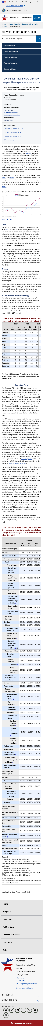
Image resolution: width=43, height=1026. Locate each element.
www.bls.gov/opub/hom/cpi (17, 463)
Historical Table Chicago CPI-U (12, 132)
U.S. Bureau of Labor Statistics (19, 18)
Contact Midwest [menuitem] (9, 69)
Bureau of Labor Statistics (11, 24)
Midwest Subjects (10, 57)
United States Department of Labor (16, 10)
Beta (5, 950)
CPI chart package (9, 140)
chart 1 (4, 178)
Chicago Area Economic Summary (13, 128)
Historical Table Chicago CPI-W (12, 136)
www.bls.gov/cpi (26, 459)
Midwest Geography (11, 51)
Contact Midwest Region (24, 988)
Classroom (7, 942)
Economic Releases (11, 934)
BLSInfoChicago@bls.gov (11, 112)
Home (5, 904)
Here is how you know (14, 6)
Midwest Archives (10, 63)
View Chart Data (7, 220)
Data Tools (7, 919)
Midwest (5, 26)
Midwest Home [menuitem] (9, 45)
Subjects (7, 911)
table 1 (4, 187)
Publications (8, 927)
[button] (38, 995)
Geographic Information (30, 24)
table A (28, 153)
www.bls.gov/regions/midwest (12, 115)
